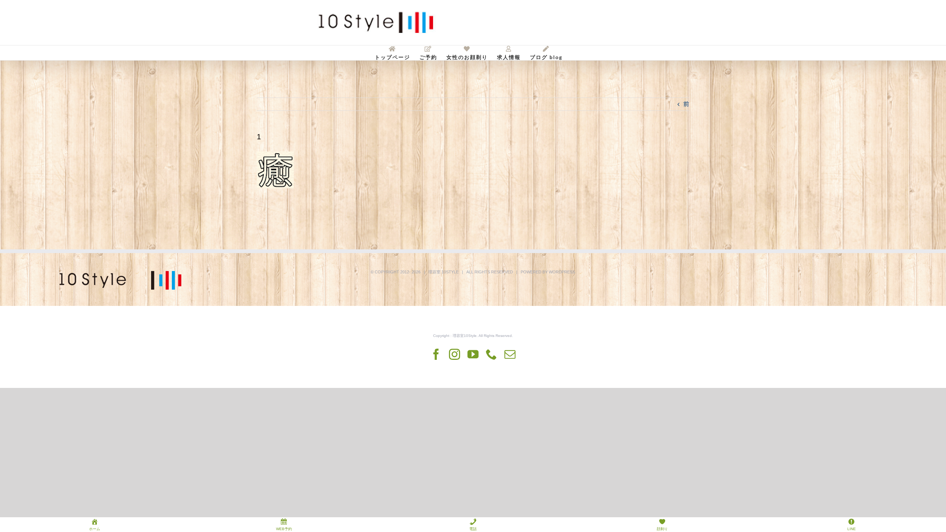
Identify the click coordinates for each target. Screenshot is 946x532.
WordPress (562, 272)
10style (450, 272)
